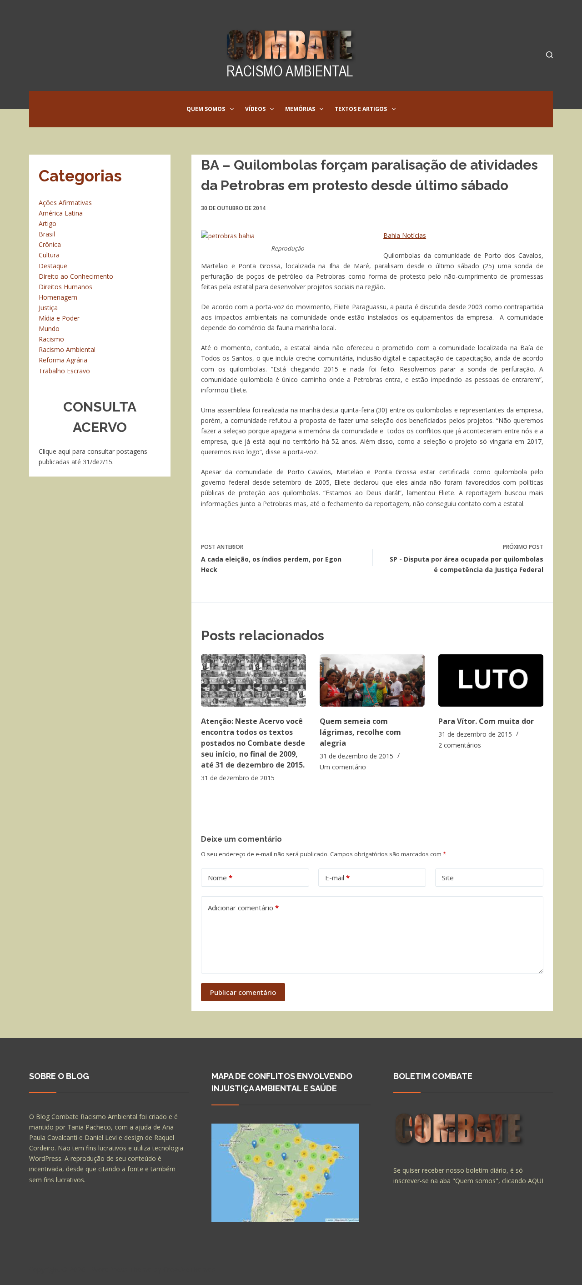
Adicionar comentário (243, 907)
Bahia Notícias (404, 235)
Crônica (50, 244)
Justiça (48, 307)
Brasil (47, 234)
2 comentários (459, 745)
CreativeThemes (189, 1269)
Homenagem (58, 297)
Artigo (47, 223)
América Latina (61, 213)
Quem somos (205, 109)
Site (448, 877)
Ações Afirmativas (65, 202)
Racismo (51, 339)
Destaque (53, 265)
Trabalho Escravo (64, 370)
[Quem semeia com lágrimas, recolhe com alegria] (372, 680)
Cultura (49, 255)
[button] (231, 109)
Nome (220, 877)
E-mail (337, 877)
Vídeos (255, 109)
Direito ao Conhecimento (76, 276)
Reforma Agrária (63, 360)
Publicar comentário (243, 992)
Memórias (300, 109)
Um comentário (343, 767)
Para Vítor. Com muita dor (486, 721)
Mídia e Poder (59, 318)
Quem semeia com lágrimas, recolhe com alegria (360, 732)
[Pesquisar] (549, 54)
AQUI (535, 1180)
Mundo (49, 328)
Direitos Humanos (65, 286)
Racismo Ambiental (67, 349)
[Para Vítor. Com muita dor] (490, 680)
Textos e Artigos (361, 109)
